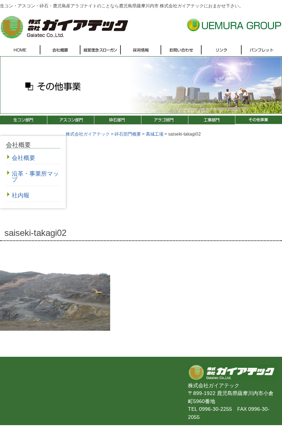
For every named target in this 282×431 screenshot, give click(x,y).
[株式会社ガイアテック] (64, 37)
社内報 (20, 195)
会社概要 (23, 158)
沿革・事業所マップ (35, 176)
